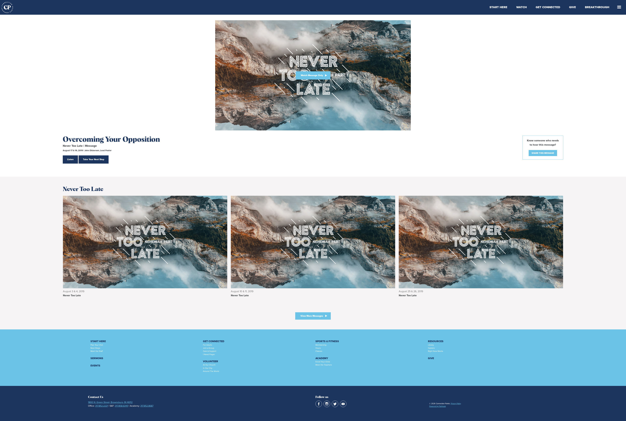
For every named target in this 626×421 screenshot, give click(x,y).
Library (431, 344)
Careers (431, 348)
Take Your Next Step (93, 159)
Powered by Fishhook (437, 406)
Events (95, 365)
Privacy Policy (456, 403)
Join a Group (208, 348)
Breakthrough (597, 7)
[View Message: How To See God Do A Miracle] (313, 242)
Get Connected (548, 7)
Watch (521, 7)
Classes (318, 351)
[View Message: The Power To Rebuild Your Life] (145, 242)
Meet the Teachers (323, 364)
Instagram (327, 404)
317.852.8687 (146, 406)
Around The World (211, 371)
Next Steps (95, 348)
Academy (321, 358)
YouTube (343, 404)
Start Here (498, 7)
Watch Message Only (312, 75)
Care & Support (209, 351)
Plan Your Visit (96, 344)
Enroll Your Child (322, 361)
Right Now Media (435, 351)
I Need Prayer (209, 354)
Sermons (96, 358)
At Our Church (209, 364)
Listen (70, 159)
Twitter (335, 404)
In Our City (207, 368)
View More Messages (311, 316)
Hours (318, 348)
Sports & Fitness (327, 341)
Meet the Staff (96, 351)
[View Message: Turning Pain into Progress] (481, 242)
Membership (321, 344)
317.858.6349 (121, 406)
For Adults (207, 344)
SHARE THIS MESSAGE (543, 153)
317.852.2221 (101, 406)
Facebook (318, 404)
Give (572, 7)
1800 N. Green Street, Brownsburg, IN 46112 (110, 402)
